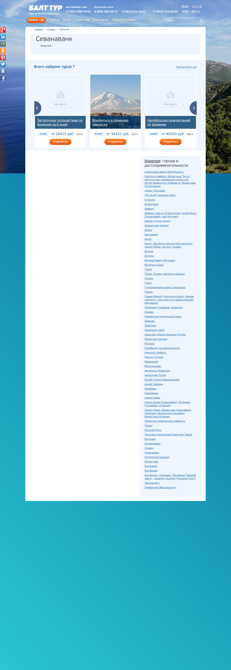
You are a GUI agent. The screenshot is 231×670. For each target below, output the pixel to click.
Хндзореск (151, 466)
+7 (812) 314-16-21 (133, 11)
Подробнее (60, 141)
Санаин (149, 448)
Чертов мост (152, 483)
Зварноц (150, 321)
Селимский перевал (157, 457)
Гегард (149, 278)
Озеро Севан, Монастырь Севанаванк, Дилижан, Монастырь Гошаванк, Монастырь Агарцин (168, 413)
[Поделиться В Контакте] (3, 71)
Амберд (149, 209)
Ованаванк (151, 393)
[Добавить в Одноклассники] (3, 50)
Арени (148, 230)
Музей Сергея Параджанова (162, 380)
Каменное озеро (154, 330)
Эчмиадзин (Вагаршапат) (160, 487)
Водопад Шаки (154, 265)
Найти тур (36, 20)
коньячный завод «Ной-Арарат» (164, 172)
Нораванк (150, 389)
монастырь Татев (155, 375)
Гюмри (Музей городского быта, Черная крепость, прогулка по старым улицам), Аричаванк (169, 300)
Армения (45, 45)
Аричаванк (151, 234)
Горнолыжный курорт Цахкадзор (165, 287)
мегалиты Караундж (157, 371)
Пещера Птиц (153, 430)
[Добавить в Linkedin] (3, 37)
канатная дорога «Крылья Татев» (165, 334)
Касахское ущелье (156, 339)
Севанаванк (152, 453)
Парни (148, 425)
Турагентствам (123, 20)
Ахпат (148, 239)
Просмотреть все (186, 67)
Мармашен (151, 362)
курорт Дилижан (155, 191)
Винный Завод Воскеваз (160, 260)
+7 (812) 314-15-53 (164, 11)
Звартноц (150, 325)
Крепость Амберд (155, 353)
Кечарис (150, 343)
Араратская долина (157, 225)
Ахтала (149, 251)
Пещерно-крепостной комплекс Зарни (168, 434)
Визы (67, 20)
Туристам (82, 20)
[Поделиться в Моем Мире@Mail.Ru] (3, 44)
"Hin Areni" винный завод (160, 195)
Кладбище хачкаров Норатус (162, 348)
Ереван (149, 312)
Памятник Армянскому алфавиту (165, 421)
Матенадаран (153, 366)
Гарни (148, 269)
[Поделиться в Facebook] (3, 78)
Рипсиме (150, 439)
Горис (148, 283)
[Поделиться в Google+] (3, 30)
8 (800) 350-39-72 (106, 11)
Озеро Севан (152, 398)
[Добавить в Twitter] (3, 64)
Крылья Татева (154, 357)
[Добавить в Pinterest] (3, 57)
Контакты (100, 20)
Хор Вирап (151, 471)
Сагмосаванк (153, 444)
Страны (53, 20)
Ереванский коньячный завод (163, 316)
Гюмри (149, 292)
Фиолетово (151, 462)
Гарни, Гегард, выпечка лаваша (165, 274)
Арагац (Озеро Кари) (157, 221)
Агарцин (150, 200)
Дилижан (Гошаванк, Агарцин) (164, 307)
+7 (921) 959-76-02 (78, 11)
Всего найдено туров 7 (54, 67)
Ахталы (149, 256)
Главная (38, 29)
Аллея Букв (151, 204)
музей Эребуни (154, 384)
